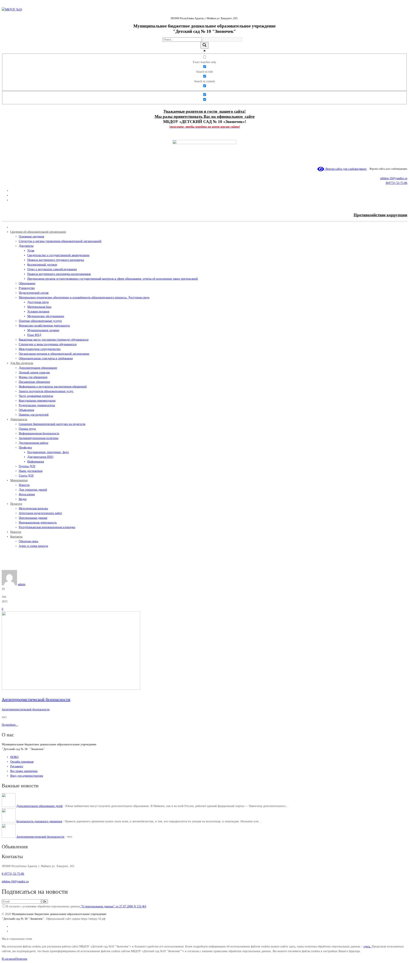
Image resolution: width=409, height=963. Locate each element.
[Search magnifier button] (204, 45)
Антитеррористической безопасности (36, 567)
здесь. (367, 946)
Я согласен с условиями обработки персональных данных (76, 906)
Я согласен (8, 958)
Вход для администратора (26, 775)
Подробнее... (10, 724)
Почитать (21, 958)
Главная (7, 567)
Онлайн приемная (21, 761)
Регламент (16, 766)
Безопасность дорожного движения (39, 821)
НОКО (14, 757)
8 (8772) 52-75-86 (13, 873)
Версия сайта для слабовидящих (345, 169)
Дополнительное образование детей (39, 806)
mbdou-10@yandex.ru (393, 178)
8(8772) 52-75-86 (396, 183)
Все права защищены (23, 771)
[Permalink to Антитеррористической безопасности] (71, 688)
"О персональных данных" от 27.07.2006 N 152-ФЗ (113, 906)
